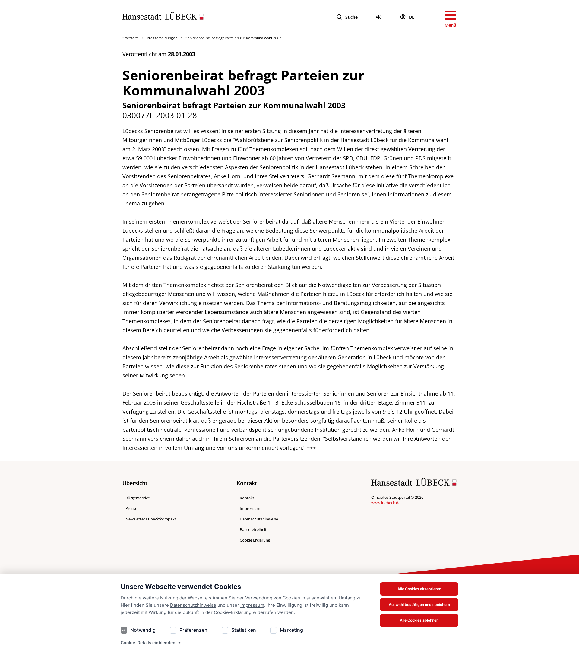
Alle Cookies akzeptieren (419, 589)
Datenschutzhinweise (193, 605)
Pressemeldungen (162, 37)
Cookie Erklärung (255, 540)
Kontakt (247, 498)
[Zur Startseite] (163, 17)
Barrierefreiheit (253, 529)
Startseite (130, 37)
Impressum (252, 605)
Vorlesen (379, 17)
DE (411, 17)
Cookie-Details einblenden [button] (148, 642)
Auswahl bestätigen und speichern (419, 604)
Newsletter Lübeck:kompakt (150, 519)
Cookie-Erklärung (233, 612)
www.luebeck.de (385, 502)
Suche (351, 17)
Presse (131, 508)
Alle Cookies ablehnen (419, 620)
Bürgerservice (137, 498)
